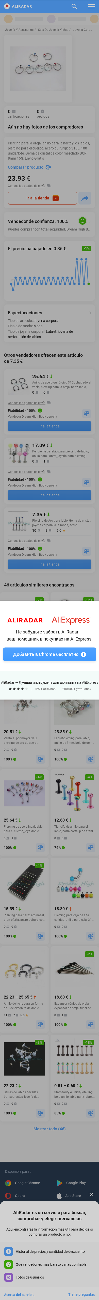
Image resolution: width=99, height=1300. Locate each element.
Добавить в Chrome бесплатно (45, 654)
